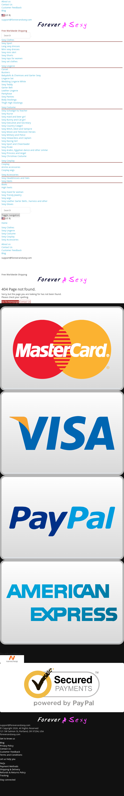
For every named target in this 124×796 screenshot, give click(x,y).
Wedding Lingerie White (14, 81)
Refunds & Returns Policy (13, 772)
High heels (7, 187)
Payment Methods (9, 766)
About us (6, 1)
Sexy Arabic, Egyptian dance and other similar (25, 150)
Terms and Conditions (11, 754)
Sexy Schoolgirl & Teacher (14, 110)
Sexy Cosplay (8, 160)
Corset (5, 69)
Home (4, 222)
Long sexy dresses (11, 46)
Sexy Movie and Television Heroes (19, 131)
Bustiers (6, 72)
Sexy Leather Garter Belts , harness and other (24, 201)
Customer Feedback (11, 7)
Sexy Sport (7, 43)
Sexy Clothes (8, 39)
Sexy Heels (7, 181)
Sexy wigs (6, 198)
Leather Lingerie (10, 90)
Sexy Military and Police (13, 134)
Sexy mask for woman (12, 191)
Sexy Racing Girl (10, 140)
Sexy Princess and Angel (14, 153)
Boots (4, 184)
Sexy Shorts (7, 55)
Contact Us (7, 4)
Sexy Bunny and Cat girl (14, 119)
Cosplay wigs (8, 170)
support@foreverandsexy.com (17, 19)
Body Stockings (9, 99)
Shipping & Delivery (10, 769)
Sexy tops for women (12, 58)
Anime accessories (11, 167)
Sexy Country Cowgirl (12, 125)
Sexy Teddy (7, 84)
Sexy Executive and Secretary (16, 122)
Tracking (4, 775)
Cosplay (5, 164)
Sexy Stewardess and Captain (16, 137)
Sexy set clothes (10, 61)
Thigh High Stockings (12, 102)
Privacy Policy (6, 745)
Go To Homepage (10, 301)
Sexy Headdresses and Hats (15, 178)
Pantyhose (7, 93)
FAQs (2, 763)
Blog (4, 10)
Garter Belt (7, 87)
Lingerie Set (7, 78)
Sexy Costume (9, 107)
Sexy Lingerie (8, 66)
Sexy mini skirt (9, 52)
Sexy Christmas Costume (14, 156)
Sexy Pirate (7, 147)
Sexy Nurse (7, 113)
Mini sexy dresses (11, 49)
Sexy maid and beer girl (14, 116)
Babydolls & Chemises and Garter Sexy (21, 75)
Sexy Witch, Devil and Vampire (17, 128)
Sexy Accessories (10, 174)
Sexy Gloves (7, 204)
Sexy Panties (8, 96)
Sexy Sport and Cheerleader (16, 144)
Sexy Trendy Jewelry (11, 195)
